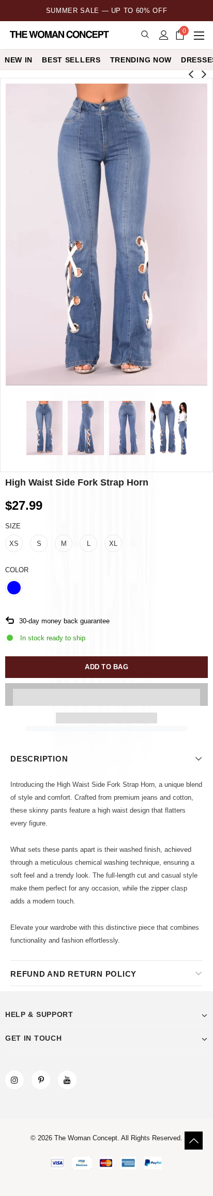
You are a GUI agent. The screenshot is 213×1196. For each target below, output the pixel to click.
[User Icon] (164, 35)
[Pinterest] (41, 1080)
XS (14, 543)
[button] (106, 694)
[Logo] (60, 34)
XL (113, 543)
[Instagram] (14, 1080)
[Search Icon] (145, 35)
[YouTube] (67, 1080)
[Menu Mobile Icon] (200, 35)
